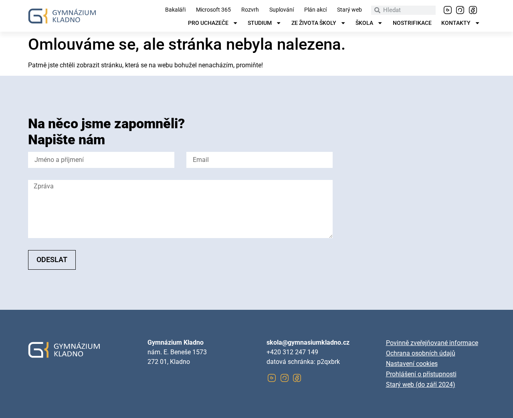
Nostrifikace (412, 23)
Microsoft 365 (213, 10)
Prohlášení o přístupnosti (421, 374)
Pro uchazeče (208, 23)
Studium (260, 23)
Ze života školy (313, 23)
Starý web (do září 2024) (420, 384)
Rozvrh (250, 10)
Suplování (281, 10)
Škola (364, 23)
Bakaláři (175, 10)
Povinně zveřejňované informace (432, 343)
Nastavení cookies (412, 364)
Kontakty (456, 23)
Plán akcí (315, 10)
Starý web (349, 10)
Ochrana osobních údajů (420, 353)
